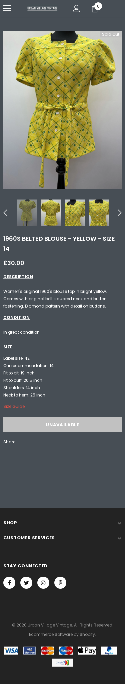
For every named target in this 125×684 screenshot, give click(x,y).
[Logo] (42, 8)
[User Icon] (76, 8)
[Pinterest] (60, 583)
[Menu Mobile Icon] (7, 8)
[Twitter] (26, 583)
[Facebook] (9, 583)
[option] (62, 110)
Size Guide (14, 406)
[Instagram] (43, 583)
